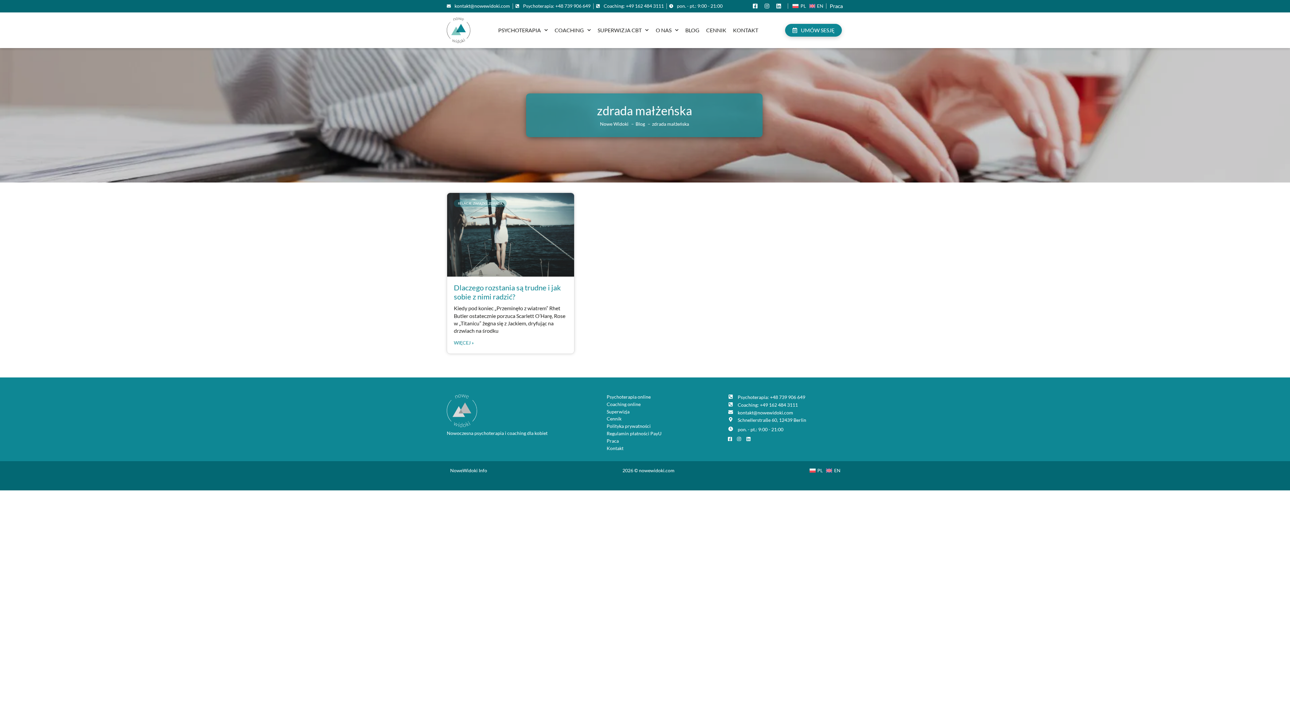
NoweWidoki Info (468, 470)
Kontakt (745, 30)
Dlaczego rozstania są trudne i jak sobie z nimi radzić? (507, 292)
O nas (664, 30)
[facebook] (756, 6)
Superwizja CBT (620, 30)
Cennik (716, 30)
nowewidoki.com (657, 470)
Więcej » (464, 343)
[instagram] (768, 6)
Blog (692, 30)
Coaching (569, 30)
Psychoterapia (519, 30)
